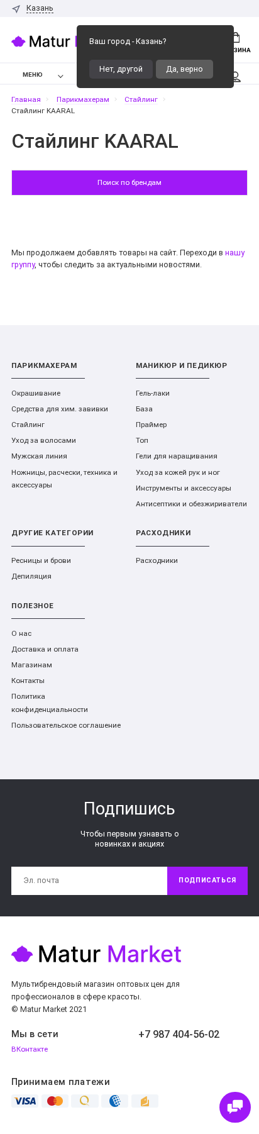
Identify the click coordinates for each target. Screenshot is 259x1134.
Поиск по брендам (129, 182)
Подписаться (207, 880)
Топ (142, 440)
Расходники (157, 560)
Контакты (28, 680)
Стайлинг (28, 424)
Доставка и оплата (45, 649)
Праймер (151, 424)
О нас (21, 633)
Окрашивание (35, 393)
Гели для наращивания (177, 456)
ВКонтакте (29, 1049)
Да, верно (184, 69)
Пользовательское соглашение (66, 725)
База (144, 408)
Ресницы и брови (41, 560)
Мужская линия (39, 456)
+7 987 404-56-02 (178, 1034)
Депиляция (31, 576)
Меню (33, 74)
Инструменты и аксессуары (183, 488)
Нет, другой (121, 69)
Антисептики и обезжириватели (191, 503)
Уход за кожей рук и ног (178, 472)
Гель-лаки (153, 393)
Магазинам (31, 664)
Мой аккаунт (235, 74)
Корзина (236, 50)
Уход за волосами (43, 440)
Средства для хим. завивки (59, 408)
